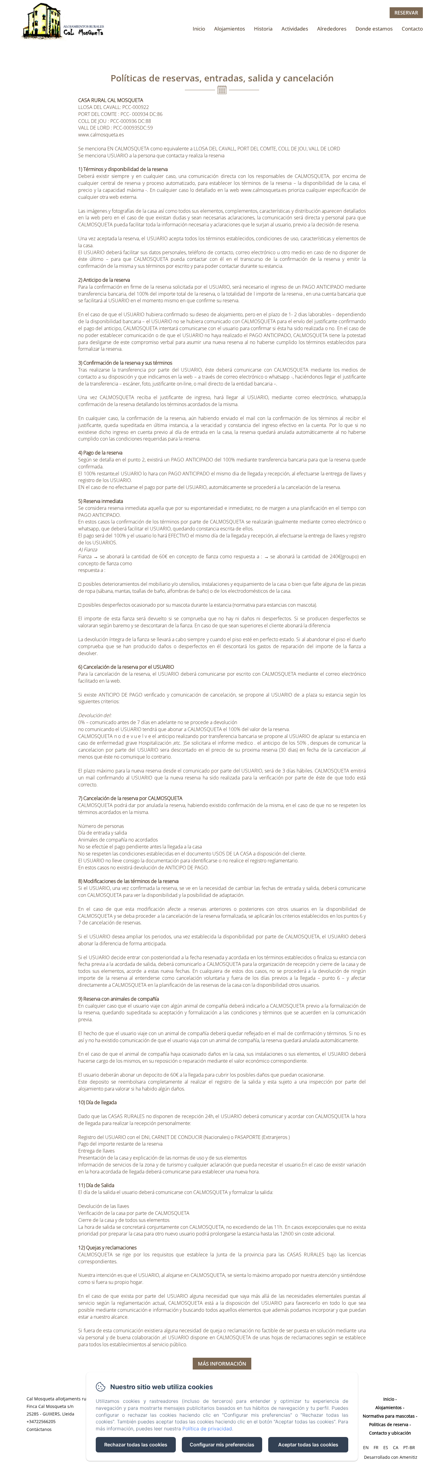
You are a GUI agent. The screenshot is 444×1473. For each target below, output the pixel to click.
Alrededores (331, 28)
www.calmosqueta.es (101, 134)
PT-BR (409, 1447)
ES (385, 1447)
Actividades (295, 28)
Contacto (412, 28)
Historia (263, 28)
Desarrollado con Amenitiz (390, 1457)
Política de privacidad (207, 1428)
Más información (222, 1363)
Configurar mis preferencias (222, 1445)
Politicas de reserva (388, 1424)
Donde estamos (374, 28)
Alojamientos (229, 28)
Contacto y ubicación (390, 1433)
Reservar (406, 12)
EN (366, 1447)
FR (376, 1447)
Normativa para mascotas (389, 1416)
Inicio (199, 28)
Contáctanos (39, 1429)
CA (395, 1447)
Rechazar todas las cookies (135, 1445)
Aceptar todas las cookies (308, 1445)
